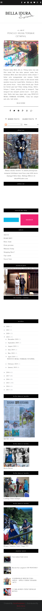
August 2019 (12, 346)
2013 (8, 390)
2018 (8, 372)
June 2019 (11, 350)
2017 (8, 376)
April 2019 (12, 357)
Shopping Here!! (9, 252)
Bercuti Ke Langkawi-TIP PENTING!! (25, 568)
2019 (8, 337)
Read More (21, 103)
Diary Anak (7, 242)
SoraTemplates (19, 603)
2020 (8, 333)
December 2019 (13, 339)
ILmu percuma (8, 245)
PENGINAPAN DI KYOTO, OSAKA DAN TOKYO (21, 268)
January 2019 (12, 367)
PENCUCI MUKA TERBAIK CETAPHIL (21, 34)
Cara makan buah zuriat (20, 557)
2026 (8, 326)
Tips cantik (7, 256)
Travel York (8, 259)
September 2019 (13, 343)
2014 (8, 386)
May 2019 (11, 353)
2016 (8, 379)
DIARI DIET (8, 238)
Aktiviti (6, 235)
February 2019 (13, 364)
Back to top (21, 608)
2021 (8, 330)
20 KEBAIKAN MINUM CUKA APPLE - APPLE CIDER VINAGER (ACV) (24, 580)
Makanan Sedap (9, 249)
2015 (8, 383)
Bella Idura (21, 606)
